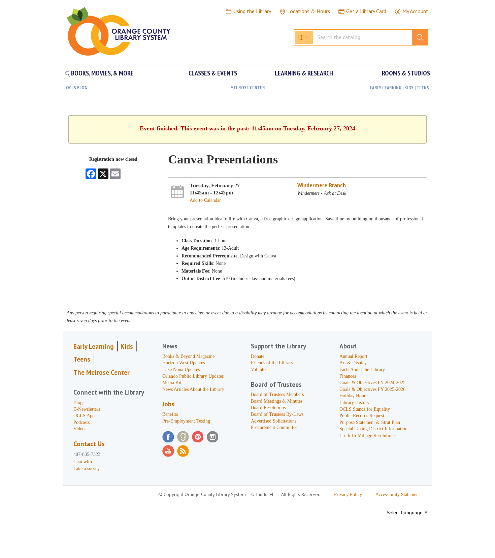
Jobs (168, 404)
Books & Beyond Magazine (188, 356)
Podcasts (81, 422)
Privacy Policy (348, 494)
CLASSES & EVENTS (213, 73)
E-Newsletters (86, 409)
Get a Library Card (366, 11)
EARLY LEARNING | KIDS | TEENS (399, 88)
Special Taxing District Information (373, 428)
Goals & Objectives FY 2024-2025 (372, 382)
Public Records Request (361, 415)
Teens (81, 359)
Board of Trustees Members (277, 394)
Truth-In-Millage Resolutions (367, 435)
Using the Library (252, 11)
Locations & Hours (308, 11)
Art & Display (353, 362)
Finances (347, 376)
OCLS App (84, 415)
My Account (415, 11)
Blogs (78, 402)
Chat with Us (85, 461)
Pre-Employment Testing (186, 421)
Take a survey (86, 468)
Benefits (170, 414)
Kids (127, 346)
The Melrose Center (101, 372)
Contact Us (89, 444)
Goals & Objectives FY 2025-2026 (372, 389)
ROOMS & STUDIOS (406, 73)
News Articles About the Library (193, 389)
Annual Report (353, 356)
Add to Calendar (205, 200)
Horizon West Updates (183, 362)
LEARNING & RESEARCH (304, 73)
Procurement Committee (274, 427)
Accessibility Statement (397, 494)
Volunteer (260, 369)
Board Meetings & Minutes (276, 401)
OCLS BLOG (76, 88)
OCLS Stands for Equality (364, 409)
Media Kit (172, 382)
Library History (354, 402)
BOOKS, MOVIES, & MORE (102, 73)
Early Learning (93, 346)
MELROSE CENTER (247, 88)
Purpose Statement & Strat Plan (369, 422)
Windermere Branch (321, 185)
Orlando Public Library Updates (193, 376)
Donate (257, 356)
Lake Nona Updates (181, 369)
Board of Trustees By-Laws (277, 414)
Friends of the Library (272, 362)
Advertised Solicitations (273, 421)
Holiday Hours (353, 395)
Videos (79, 428)
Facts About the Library (362, 369)
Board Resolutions (268, 407)
